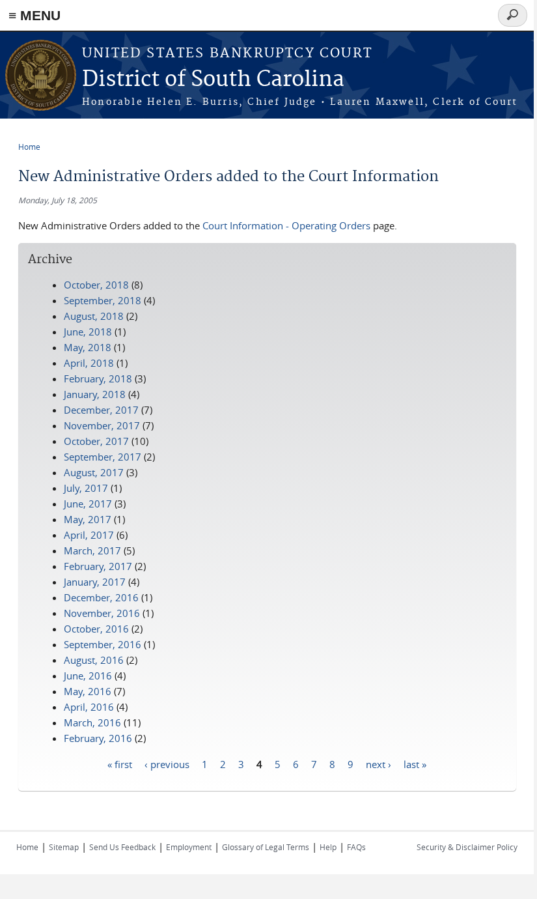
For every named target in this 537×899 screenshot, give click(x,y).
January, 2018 (95, 394)
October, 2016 (96, 628)
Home (29, 146)
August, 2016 (94, 659)
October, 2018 (96, 284)
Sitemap (64, 847)
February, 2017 (98, 566)
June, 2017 (88, 503)
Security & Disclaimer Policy (467, 847)
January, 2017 (95, 581)
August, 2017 (94, 472)
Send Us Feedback (122, 847)
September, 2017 (102, 456)
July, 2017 (86, 487)
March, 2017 (92, 550)
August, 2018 (94, 315)
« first (119, 763)
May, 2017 (87, 519)
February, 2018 (98, 378)
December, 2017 (101, 409)
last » (415, 763)
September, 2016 (102, 644)
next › (378, 763)
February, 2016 (98, 738)
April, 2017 (89, 534)
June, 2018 (88, 331)
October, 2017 (96, 441)
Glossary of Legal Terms (265, 847)
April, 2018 (89, 362)
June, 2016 (88, 675)
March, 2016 (92, 722)
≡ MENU (34, 15)
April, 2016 (89, 706)
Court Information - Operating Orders (286, 225)
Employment (189, 847)
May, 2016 (87, 691)
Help (328, 847)
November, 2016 (102, 613)
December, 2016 (101, 597)
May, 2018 (87, 347)
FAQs (356, 847)
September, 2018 (102, 300)
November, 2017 (102, 425)
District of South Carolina (213, 79)
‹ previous (167, 763)
